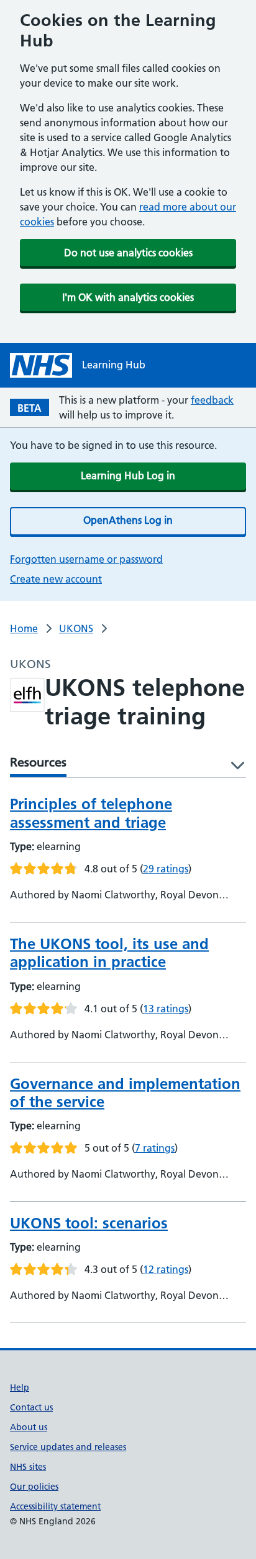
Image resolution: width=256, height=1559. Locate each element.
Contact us (31, 1407)
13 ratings (165, 1008)
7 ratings (155, 1148)
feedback (212, 400)
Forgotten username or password (86, 559)
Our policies (34, 1486)
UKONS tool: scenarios (89, 1223)
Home (24, 628)
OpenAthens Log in (128, 520)
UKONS (76, 628)
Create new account (56, 579)
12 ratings (165, 1269)
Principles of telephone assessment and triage (91, 813)
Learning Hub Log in (128, 475)
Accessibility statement (55, 1506)
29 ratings (165, 868)
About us (28, 1427)
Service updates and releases (68, 1447)
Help (19, 1387)
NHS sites (28, 1466)
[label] (233, 766)
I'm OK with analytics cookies (128, 297)
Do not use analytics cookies (128, 252)
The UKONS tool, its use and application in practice (109, 953)
